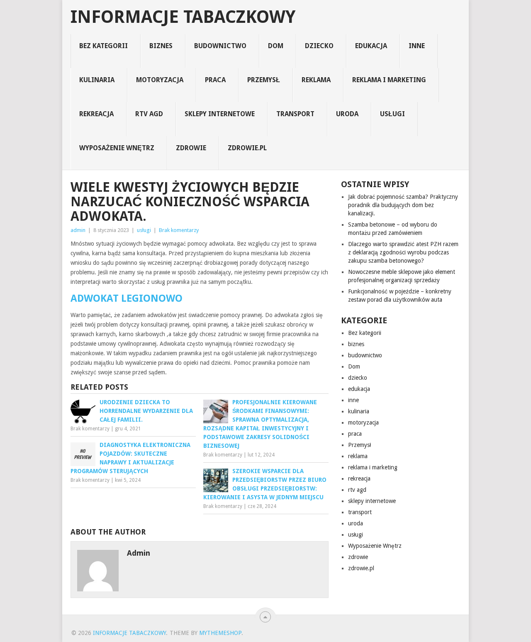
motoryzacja (159, 80)
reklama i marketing (389, 80)
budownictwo (220, 46)
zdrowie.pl (247, 148)
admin (78, 230)
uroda (347, 114)
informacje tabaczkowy (183, 17)
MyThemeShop (220, 633)
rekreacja (96, 114)
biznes (161, 46)
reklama (316, 80)
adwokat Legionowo (127, 298)
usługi (392, 114)
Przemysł (263, 80)
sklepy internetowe (220, 114)
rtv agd (149, 114)
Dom (275, 46)
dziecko (319, 46)
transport (295, 114)
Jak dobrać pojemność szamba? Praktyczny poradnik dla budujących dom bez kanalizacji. (403, 205)
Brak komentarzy (179, 230)
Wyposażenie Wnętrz (116, 148)
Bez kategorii (103, 46)
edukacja (371, 46)
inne (417, 46)
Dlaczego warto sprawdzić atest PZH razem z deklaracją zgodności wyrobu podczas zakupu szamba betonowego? (403, 252)
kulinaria (96, 80)
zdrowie (191, 148)
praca (215, 80)
